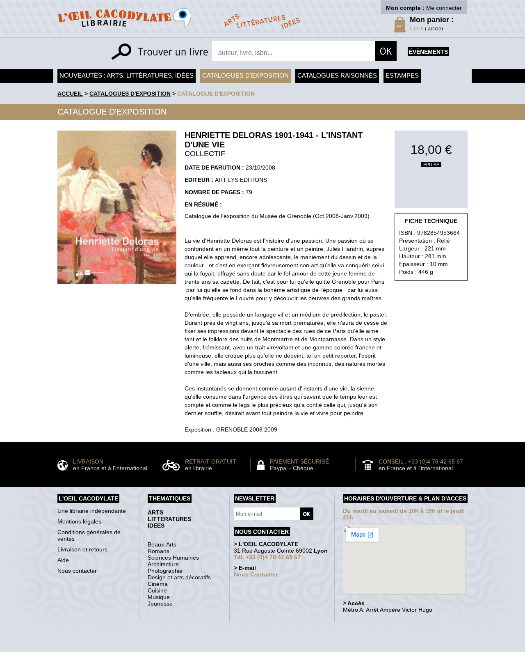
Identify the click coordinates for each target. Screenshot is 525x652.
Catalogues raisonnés (337, 75)
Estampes (402, 75)
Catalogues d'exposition (245, 75)
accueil (70, 93)
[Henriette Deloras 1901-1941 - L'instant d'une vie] (116, 285)
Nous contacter (77, 570)
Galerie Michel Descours (261, 648)
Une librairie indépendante (91, 510)
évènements (428, 51)
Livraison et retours (82, 549)
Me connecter (444, 8)
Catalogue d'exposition (216, 93)
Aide (63, 560)
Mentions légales (79, 521)
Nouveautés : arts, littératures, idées (126, 75)
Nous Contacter (256, 574)
